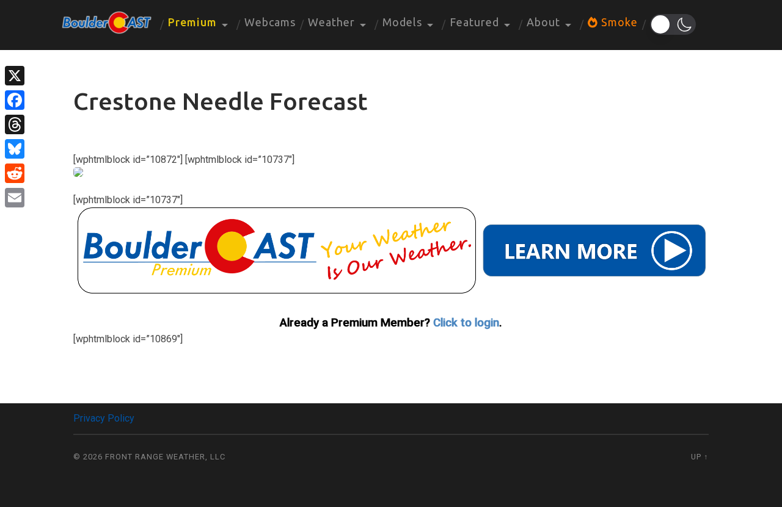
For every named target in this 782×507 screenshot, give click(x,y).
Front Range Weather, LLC (165, 456)
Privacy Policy (103, 418)
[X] (14, 75)
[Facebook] (14, 100)
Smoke (618, 22)
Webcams (270, 22)
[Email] (14, 197)
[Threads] (14, 124)
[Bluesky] (14, 149)
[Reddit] (14, 173)
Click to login (466, 322)
